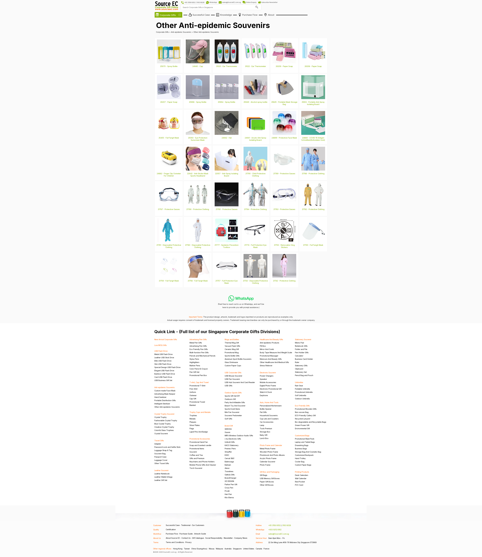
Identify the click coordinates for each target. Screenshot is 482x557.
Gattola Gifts (230, 475)
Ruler (297, 362)
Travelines (229, 471)
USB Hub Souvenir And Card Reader (240, 382)
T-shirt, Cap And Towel (199, 382)
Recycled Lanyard (302, 419)
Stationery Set (301, 372)
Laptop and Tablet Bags (305, 442)
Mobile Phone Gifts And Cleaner (203, 465)
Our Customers (198, 525)
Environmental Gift (302, 428)
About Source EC (173, 538)
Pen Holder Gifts (302, 352)
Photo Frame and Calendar (271, 445)
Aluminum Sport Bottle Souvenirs (238, 359)
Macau (211, 549)
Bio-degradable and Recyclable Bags (310, 422)
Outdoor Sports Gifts (233, 393)
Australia (228, 549)
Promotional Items (197, 449)
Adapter (157, 444)
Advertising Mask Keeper (164, 394)
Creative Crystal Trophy (164, 427)
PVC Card (299, 485)
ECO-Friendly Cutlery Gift (305, 415)
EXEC (227, 455)
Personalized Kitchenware (271, 406)
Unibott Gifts (230, 442)
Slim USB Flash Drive (162, 364)
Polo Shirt (193, 389)
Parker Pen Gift (231, 484)
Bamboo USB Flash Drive (164, 374)
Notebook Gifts (301, 346)
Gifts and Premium (197, 458)
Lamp (262, 425)
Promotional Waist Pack (304, 439)
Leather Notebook (162, 474)
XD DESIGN (229, 481)
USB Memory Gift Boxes (270, 478)
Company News (240, 538)
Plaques (193, 422)
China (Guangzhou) (199, 549)
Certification (171, 529)
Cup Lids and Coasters (269, 419)
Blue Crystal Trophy (162, 424)
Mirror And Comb (267, 349)
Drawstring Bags (301, 445)
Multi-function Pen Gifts (199, 352)
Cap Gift (193, 399)
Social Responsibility (213, 538)
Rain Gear (299, 386)
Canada (259, 549)
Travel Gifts (159, 440)
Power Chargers (266, 376)
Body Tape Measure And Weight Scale (276, 352)
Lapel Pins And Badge (199, 432)
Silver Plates (195, 425)
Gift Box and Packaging (269, 472)
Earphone (264, 395)
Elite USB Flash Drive (162, 361)
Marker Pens (195, 365)
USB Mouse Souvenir (233, 376)
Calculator (299, 356)
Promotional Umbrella (304, 392)
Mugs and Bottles (232, 339)
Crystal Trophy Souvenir (164, 414)
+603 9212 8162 (274, 530)
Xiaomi (227, 432)
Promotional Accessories (200, 439)
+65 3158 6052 (274, 525)
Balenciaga (229, 462)
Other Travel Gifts (161, 463)
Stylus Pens (194, 359)
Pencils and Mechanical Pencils (202, 356)
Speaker (263, 379)
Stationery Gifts (301, 365)
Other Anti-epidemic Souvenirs (167, 407)
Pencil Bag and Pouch (304, 375)
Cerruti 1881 (229, 458)
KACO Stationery (231, 445)
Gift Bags (263, 475)
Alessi (227, 468)
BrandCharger (230, 478)
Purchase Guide (186, 534)
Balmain (228, 465)
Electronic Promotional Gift (271, 389)
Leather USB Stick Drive (164, 357)
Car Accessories (266, 422)
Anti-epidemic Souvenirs (164, 387)
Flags (192, 428)
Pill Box (263, 346)
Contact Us (186, 538)
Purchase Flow (172, 534)
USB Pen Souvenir (232, 379)
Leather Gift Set (160, 480)
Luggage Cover (160, 460)
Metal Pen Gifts (196, 343)
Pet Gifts (263, 412)
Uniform (193, 392)
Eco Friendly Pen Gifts (199, 349)
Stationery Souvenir (303, 339)
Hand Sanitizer (160, 397)
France (266, 549)
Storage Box (265, 432)
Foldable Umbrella (302, 389)
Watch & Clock (266, 392)
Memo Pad (299, 343)
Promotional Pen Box (198, 375)
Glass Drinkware (231, 362)
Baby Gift (263, 435)
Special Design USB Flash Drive (167, 367)
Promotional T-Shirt (197, 386)
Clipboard (299, 369)
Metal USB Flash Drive (163, 354)
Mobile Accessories (268, 382)
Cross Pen (229, 488)
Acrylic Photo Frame (268, 458)
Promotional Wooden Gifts (306, 409)
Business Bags (301, 449)
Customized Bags (302, 435)
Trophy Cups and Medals (200, 412)
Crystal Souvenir (161, 433)
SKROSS (228, 429)
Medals (193, 419)
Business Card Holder (304, 359)
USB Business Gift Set (163, 380)
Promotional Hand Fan (199, 442)
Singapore (237, 549)
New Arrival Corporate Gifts (165, 339)
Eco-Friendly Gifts (302, 406)
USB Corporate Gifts (233, 373)
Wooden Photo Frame (269, 452)
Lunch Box (264, 438)
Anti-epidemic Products (269, 343)
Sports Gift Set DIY (232, 396)
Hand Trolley (300, 458)
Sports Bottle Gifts (232, 356)
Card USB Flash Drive (163, 377)
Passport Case (160, 457)
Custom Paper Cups (233, 365)
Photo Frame (265, 465)
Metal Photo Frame (267, 449)
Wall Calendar (300, 478)
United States (248, 549)
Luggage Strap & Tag (163, 450)
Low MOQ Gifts (160, 345)
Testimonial (185, 525)
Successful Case (173, 525)
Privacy (188, 542)
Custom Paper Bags (303, 465)
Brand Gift (229, 426)
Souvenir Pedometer (233, 415)
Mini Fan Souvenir (232, 412)
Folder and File (301, 349)
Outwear (193, 395)
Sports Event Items (232, 409)
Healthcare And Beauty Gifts (271, 339)
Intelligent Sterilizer (162, 404)
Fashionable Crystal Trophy (165, 420)
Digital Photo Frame (268, 386)
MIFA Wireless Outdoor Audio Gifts (239, 435)
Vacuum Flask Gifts (232, 346)
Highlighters (194, 362)
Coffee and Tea (196, 455)
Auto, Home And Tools (269, 402)
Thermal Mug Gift (232, 343)
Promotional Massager (269, 356)
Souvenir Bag (160, 454)
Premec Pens (230, 449)
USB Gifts (228, 386)
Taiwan (187, 549)
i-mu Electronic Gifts (233, 439)
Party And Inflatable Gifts (235, 402)
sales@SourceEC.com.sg (278, 534)
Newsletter (228, 538)
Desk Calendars (301, 475)
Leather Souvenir (161, 470)
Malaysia (219, 549)
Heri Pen (228, 494)
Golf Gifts (228, 419)
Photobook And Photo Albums (272, 455)
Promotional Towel (197, 402)
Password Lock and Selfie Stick (167, 447)
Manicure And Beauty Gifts (271, 359)
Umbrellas (299, 382)
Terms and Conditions (175, 542)
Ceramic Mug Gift (232, 349)
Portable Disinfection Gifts (165, 400)
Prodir (227, 491)
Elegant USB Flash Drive (164, 370)
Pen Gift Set (194, 372)
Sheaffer (228, 452)
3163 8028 (286, 525)
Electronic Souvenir (268, 373)
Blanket (193, 405)
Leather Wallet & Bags (163, 477)
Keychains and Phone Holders (202, 462)
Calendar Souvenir (267, 462)
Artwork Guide (200, 534)
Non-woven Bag (302, 412)
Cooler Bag (299, 462)
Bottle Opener (266, 409)
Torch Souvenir (196, 468)
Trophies (193, 415)
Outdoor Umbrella (302, 399)
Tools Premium (266, 428)
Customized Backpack (304, 455)
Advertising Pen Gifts (198, 339)
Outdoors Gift (230, 399)
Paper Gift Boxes (267, 482)
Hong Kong (177, 549)
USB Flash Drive (161, 351)
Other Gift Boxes (267, 485)
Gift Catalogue (198, 538)
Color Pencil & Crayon (199, 369)
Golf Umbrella (300, 395)
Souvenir (193, 452)
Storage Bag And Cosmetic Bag (308, 452)
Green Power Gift (302, 425)
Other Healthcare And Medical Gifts (274, 362)
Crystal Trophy (160, 417)
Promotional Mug (232, 352)
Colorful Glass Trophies (164, 430)
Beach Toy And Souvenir (235, 406)
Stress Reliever (266, 365)
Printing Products (302, 472)
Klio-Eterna (229, 497)
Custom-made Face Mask (164, 391)
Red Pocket (300, 482)
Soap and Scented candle (200, 445)
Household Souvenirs (269, 415)
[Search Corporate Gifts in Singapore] (256, 7)
